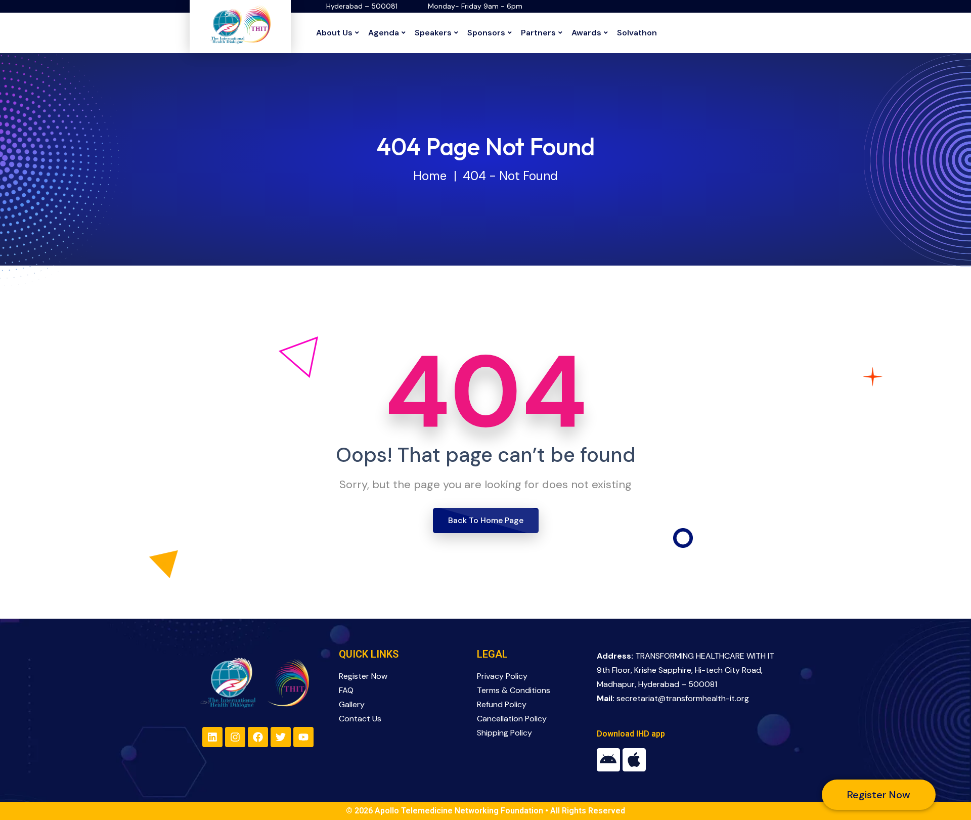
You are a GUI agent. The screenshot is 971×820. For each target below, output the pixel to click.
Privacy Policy (502, 676)
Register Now (363, 676)
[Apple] (634, 759)
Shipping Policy (504, 732)
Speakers (433, 32)
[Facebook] (258, 737)
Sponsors (486, 32)
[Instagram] (235, 737)
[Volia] (240, 24)
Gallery (352, 704)
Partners (538, 32)
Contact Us (360, 718)
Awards (586, 32)
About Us (334, 32)
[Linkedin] (212, 737)
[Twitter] (281, 737)
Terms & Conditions (513, 690)
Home (430, 176)
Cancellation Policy (512, 718)
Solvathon (637, 32)
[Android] (608, 759)
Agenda (383, 32)
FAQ (346, 690)
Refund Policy (501, 704)
